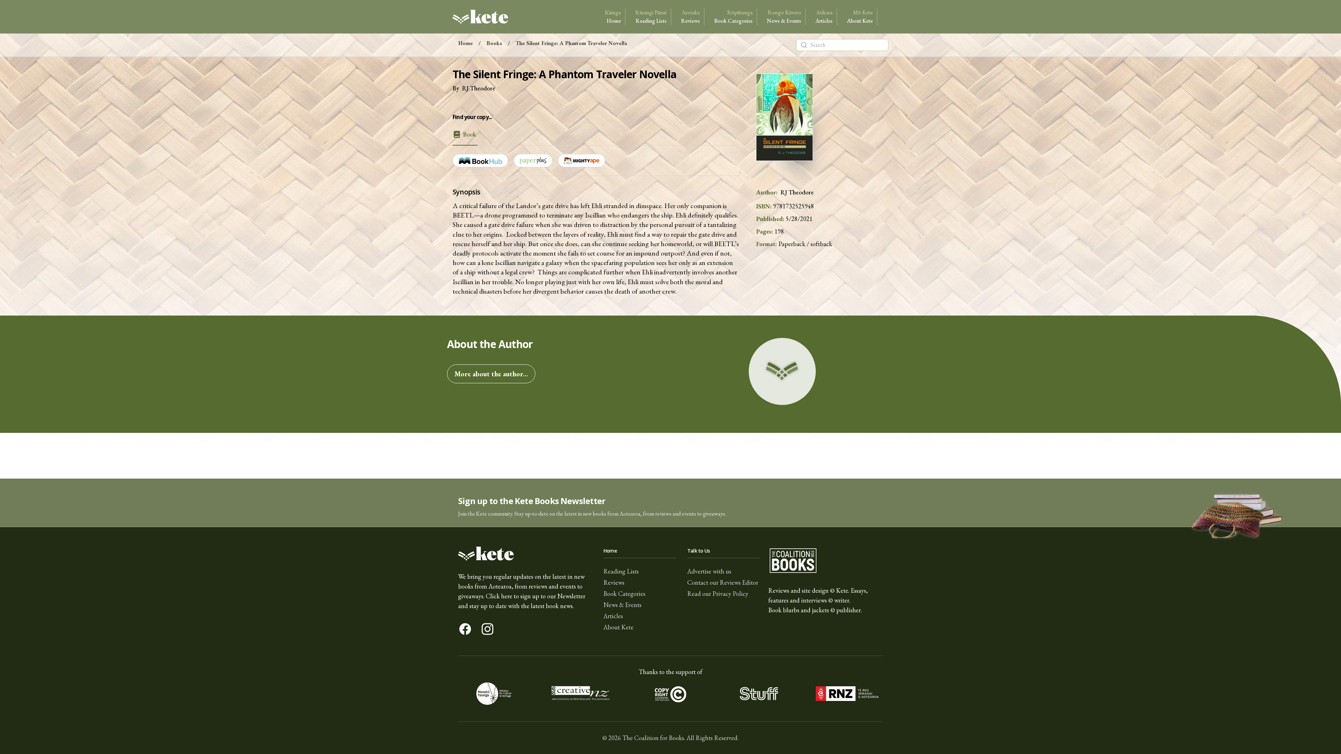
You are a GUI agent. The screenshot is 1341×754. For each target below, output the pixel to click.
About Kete (860, 16)
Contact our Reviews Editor (722, 582)
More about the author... (491, 373)
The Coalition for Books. (653, 738)
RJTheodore (478, 88)
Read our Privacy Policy (717, 594)
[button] (670, 503)
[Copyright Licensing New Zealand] (670, 693)
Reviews (690, 16)
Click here (499, 596)
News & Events (784, 16)
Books (494, 43)
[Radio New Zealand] (847, 693)
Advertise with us (709, 571)
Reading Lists (651, 16)
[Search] (803, 45)
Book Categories (733, 16)
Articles (824, 16)
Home (613, 16)
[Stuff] (758, 693)
